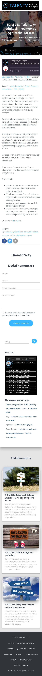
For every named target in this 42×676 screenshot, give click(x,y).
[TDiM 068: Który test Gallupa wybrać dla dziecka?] (21, 588)
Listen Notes (7, 89)
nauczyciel (27, 232)
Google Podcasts (31, 86)
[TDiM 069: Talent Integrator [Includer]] (21, 536)
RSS (15, 89)
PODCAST (13, 660)
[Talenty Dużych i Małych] (21, 5)
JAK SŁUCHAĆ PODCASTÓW (26, 649)
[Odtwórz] (9, 359)
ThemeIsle (30, 670)
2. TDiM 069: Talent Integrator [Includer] (19, 373)
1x (16, 71)
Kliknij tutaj (17, 221)
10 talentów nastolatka (21, 638)
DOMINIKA (10, 649)
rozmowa (5, 235)
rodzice (35, 232)
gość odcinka (18, 232)
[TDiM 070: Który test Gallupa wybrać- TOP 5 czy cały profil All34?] (21, 479)
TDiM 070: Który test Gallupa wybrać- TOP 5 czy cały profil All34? (21, 408)
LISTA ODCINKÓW (32, 654)
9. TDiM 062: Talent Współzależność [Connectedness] (19, 390)
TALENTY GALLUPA (26, 660)
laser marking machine (14, 405)
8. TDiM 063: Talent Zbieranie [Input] (19, 388)
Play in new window (22, 77)
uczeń (29, 235)
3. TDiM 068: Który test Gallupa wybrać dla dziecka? (19, 375)
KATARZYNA (8, 654)
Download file (7, 77)
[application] (21, 359)
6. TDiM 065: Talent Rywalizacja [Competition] (19, 383)
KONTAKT (19, 654)
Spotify (21, 89)
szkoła (12, 235)
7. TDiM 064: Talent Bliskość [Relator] (19, 385)
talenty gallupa (21, 235)
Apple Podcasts (16, 86)
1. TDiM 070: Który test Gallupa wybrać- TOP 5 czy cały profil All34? (19, 370)
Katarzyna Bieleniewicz (14, 433)
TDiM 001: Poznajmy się (23, 425)
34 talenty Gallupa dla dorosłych (21, 643)
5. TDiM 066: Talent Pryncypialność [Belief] (19, 380)
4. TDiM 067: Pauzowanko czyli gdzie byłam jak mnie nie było (19, 378)
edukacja (9, 232)
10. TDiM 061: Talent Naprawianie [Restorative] (19, 393)
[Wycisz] (27, 359)
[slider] (32, 359)
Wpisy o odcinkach (21, 665)
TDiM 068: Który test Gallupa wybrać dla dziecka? (19, 606)
